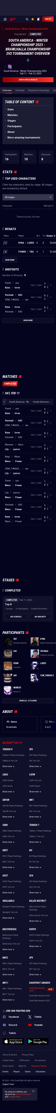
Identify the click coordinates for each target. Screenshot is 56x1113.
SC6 (31, 875)
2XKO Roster (8, 780)
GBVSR (5, 799)
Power (22, 252)
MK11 (5, 982)
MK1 (31, 799)
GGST (5, 875)
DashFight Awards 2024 (37, 989)
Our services (40, 1060)
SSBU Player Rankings (11, 831)
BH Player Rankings (37, 856)
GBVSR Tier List (9, 811)
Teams (28, 1072)
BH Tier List (34, 862)
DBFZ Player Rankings (11, 856)
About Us (22, 1066)
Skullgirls (8, 900)
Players (16, 1072)
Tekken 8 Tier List (9, 761)
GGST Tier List (8, 887)
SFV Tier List (34, 969)
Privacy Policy (28, 1055)
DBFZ (5, 850)
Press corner (8, 1066)
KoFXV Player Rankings (39, 935)
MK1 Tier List (34, 811)
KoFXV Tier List (35, 941)
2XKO (5, 774)
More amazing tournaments (23, 137)
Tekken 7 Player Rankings (40, 831)
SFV (31, 957)
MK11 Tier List (8, 994)
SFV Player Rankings (38, 963)
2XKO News (7, 786)
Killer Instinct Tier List (38, 915)
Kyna (21, 243)
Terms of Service (9, 1055)
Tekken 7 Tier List (36, 836)
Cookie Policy (8, 1060)
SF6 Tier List (34, 761)
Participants (14, 126)
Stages (11, 120)
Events (5, 1072)
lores (30, 243)
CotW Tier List (35, 780)
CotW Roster (34, 786)
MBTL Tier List (8, 969)
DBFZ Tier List (8, 862)
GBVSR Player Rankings (12, 806)
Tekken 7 (34, 825)
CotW (32, 774)
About (10, 131)
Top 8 (8, 604)
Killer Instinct (37, 900)
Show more (7, 766)
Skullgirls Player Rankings (13, 907)
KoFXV (32, 929)
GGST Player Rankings (11, 881)
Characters (40, 1072)
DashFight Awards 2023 (39, 996)
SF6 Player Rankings (38, 755)
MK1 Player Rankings (38, 806)
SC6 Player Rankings (38, 881)
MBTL (5, 957)
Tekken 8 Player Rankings (13, 755)
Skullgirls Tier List (10, 912)
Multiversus (9, 929)
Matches (12, 115)
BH (30, 850)
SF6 (31, 749)
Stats (10, 109)
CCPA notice (24, 1060)
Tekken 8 (7, 749)
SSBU (5, 825)
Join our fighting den (18, 1010)
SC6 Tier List (34, 887)
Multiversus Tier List (11, 944)
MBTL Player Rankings (12, 963)
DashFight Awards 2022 (39, 1001)
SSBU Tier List (8, 836)
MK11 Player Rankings (12, 989)
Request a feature (39, 1066)
